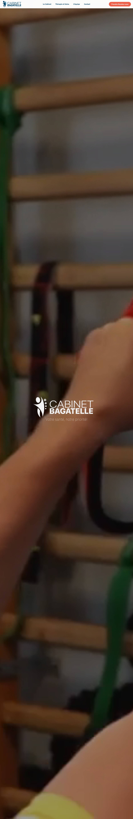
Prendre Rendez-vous (119, 4)
